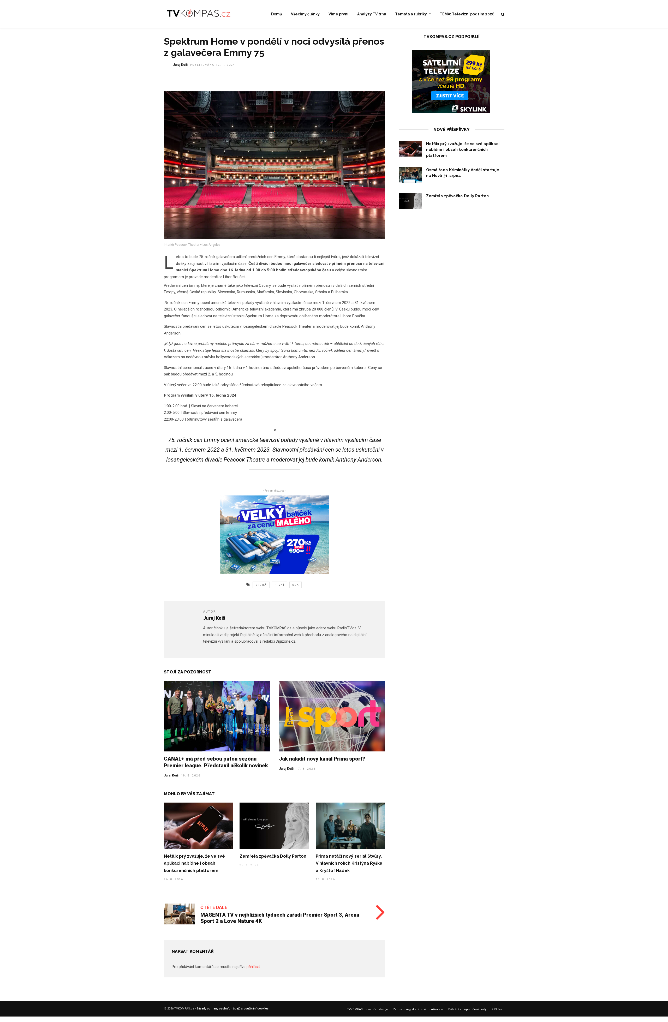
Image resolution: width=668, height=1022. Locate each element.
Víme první (338, 14)
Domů (276, 14)
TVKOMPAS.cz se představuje (367, 1009)
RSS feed (498, 1009)
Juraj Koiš (180, 65)
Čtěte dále (213, 907)
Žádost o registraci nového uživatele (418, 1009)
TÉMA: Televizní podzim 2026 (467, 14)
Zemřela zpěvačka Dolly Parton (273, 856)
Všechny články (305, 14)
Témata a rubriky (411, 14)
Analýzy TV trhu (371, 14)
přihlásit (253, 966)
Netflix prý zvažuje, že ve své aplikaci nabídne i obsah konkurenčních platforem (194, 863)
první (279, 585)
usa (295, 585)
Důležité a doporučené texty (467, 1009)
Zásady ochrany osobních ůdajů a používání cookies (232, 1008)
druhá (261, 585)
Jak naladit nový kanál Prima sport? (322, 759)
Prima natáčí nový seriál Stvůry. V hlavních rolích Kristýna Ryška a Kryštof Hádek (349, 863)
